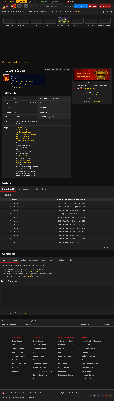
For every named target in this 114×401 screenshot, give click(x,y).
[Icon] (6, 77)
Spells (15, 62)
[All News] (5, 1)
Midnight (15, 371)
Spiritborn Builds (88, 379)
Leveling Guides (18, 348)
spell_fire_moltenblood (90, 88)
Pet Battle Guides (40, 364)
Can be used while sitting (24, 132)
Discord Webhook (30, 12)
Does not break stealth (24, 138)
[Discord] (90, 395)
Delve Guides (17, 345)
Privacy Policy (18, 398)
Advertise (44, 393)
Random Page (74, 393)
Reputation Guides (40, 360)
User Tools (22, 393)
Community (68, 12)
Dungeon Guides (39, 348)
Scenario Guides (39, 367)
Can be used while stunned (25, 156)
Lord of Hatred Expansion (92, 341)
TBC (45, 2)
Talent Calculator (19, 364)
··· (61, 2)
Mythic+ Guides (18, 352)
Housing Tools (31, 321)
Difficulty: (13, 87)
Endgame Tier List (89, 348)
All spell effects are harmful (25, 141)
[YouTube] (106, 395)
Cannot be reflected (23, 136)
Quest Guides (38, 356)
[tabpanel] (57, 221)
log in (20, 313)
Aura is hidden (21, 128)
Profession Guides (19, 356)
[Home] (3, 393)
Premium (6, 398)
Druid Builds (86, 360)
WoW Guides (17, 337)
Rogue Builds (87, 371)
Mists (55, 2)
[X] (94, 395)
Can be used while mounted (25, 130)
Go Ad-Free (79, 12)
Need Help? (11, 393)
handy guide (34, 271)
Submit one (96, 95)
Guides (59, 12)
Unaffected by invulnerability (26, 134)
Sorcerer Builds (88, 375)
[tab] (8, 189)
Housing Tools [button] (14, 12)
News (4, 12)
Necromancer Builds (90, 364)
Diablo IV (73, 2)
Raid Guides (16, 360)
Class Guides (17, 341)
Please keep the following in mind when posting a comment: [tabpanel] (27, 288)
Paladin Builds (87, 367)
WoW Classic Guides (66, 337)
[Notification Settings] (103, 11)
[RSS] (110, 395)
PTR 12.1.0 (20, 6)
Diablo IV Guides (88, 337)
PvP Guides (62, 364)
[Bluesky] (98, 395)
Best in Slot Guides (65, 345)
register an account (30, 313)
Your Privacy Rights (58, 393)
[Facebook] (102, 395)
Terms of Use (31, 398)
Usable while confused (24, 162)
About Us (33, 393)
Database (44, 12)
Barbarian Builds (88, 356)
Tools (86, 321)
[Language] (111, 11)
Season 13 (86, 345)
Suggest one (96, 101)
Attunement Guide (65, 341)
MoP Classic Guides (41, 337)
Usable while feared (23, 160)
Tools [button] (52, 12)
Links (68, 69)
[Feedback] (107, 11)
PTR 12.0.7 (26, 6)
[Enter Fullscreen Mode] (99, 11)
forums (28, 276)
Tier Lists (15, 367)
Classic (35, 2)
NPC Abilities (23, 62)
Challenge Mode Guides (42, 371)
